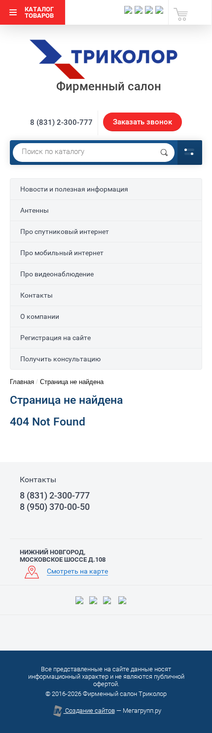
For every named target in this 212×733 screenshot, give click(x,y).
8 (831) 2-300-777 (61, 122)
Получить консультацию (60, 359)
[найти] (164, 152)
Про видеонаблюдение (57, 274)
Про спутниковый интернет (64, 231)
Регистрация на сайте (55, 338)
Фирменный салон (108, 86)
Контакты (36, 295)
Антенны (34, 210)
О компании (39, 316)
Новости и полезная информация (74, 189)
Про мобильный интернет (62, 253)
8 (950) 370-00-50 (55, 506)
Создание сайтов (89, 710)
